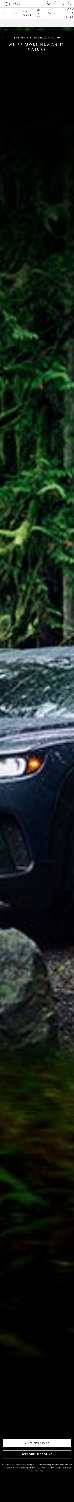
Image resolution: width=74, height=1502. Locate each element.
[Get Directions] (55, 3)
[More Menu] (5, 13)
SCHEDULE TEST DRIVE (37, 1454)
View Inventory (37, 1442)
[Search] (62, 3)
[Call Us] (48, 4)
